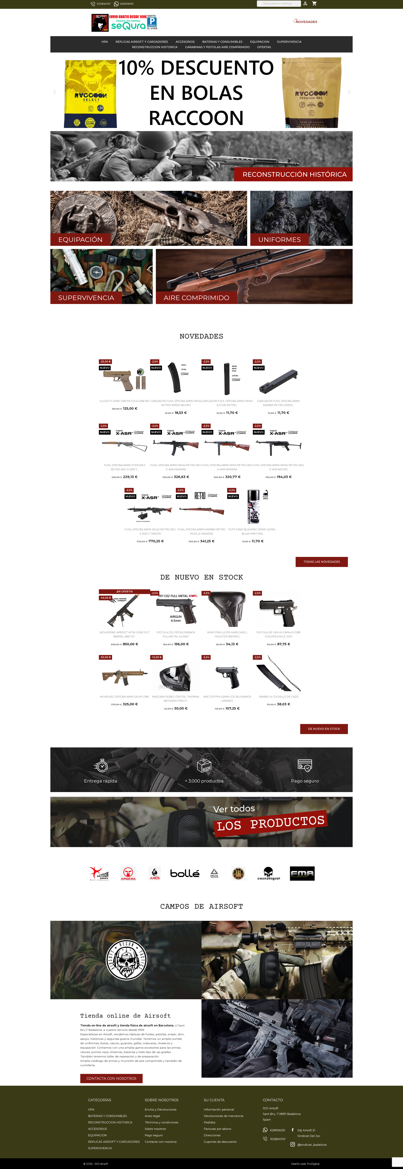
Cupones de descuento (220, 1142)
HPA (105, 42)
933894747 (104, 3)
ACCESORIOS (185, 42)
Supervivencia (86, 298)
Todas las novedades (322, 562)
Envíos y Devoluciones (160, 1109)
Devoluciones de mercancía (223, 1116)
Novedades (306, 22)
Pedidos (209, 1122)
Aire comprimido (196, 298)
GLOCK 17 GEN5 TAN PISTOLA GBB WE (124, 401)
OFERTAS (264, 47)
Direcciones (212, 1135)
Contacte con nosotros (161, 1142)
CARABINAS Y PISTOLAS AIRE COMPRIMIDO (217, 47)
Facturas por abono (217, 1129)
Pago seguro (154, 1135)
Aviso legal (152, 1116)
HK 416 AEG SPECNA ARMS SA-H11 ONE (124, 696)
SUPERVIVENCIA (289, 42)
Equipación (80, 239)
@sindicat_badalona (312, 1145)
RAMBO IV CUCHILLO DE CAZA (278, 696)
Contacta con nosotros (111, 1078)
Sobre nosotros (155, 1129)
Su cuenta (214, 1100)
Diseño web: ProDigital (305, 1163)
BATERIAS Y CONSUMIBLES (222, 42)
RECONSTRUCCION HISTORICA (154, 47)
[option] (201, 90)
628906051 (127, 3)
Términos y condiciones (161, 1122)
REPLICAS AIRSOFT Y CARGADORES (142, 42)
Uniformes (279, 239)
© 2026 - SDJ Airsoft (95, 1163)
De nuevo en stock (324, 729)
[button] (73, 90)
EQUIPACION (259, 42)
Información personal (219, 1109)
